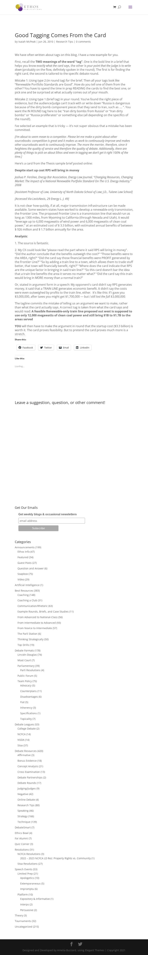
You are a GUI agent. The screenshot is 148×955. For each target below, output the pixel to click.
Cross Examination (29, 772)
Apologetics (27, 878)
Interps (24, 904)
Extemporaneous (30, 883)
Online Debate (26, 799)
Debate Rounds (27, 783)
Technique (24, 822)
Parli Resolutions (30, 670)
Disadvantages (29, 696)
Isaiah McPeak (27, 41)
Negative (23, 794)
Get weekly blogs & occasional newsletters (47, 514)
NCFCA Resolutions (29, 854)
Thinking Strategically (30, 639)
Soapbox (23, 574)
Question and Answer (31, 568)
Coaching (23, 595)
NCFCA (22, 734)
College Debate (27, 728)
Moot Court (24, 660)
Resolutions (22, 849)
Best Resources (24, 590)
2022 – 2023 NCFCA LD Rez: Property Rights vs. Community (55, 858)
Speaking (23, 810)
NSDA (21, 739)
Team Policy (25, 681)
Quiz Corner (22, 844)
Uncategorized (23, 926)
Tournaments (23, 921)
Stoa (20, 745)
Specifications (28, 713)
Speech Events (23, 869)
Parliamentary (26, 666)
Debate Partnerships (30, 777)
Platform (23, 894)
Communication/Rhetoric (33, 606)
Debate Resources (26, 751)
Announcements (25, 547)
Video (21, 579)
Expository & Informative (35, 899)
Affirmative (24, 755)
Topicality (26, 719)
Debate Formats (24, 650)
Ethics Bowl (22, 833)
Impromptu (27, 889)
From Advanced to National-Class (38, 617)
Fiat (22, 702)
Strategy (22, 816)
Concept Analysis (28, 766)
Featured (23, 557)
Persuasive (26, 910)
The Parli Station (27, 633)
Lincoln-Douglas (27, 654)
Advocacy (25, 685)
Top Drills (23, 645)
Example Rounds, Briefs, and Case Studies (43, 611)
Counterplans (28, 691)
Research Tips (64, 41)
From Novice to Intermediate (35, 628)
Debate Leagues (24, 724)
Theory (19, 915)
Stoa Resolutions (28, 863)
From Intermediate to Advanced (37, 622)
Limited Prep (25, 873)
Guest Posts (25, 563)
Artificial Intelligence (27, 585)
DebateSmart (23, 827)
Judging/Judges (27, 788)
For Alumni (21, 838)
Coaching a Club (27, 600)
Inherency (26, 707)
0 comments (83, 41)
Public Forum (25, 675)
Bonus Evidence (27, 760)
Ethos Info (24, 551)
